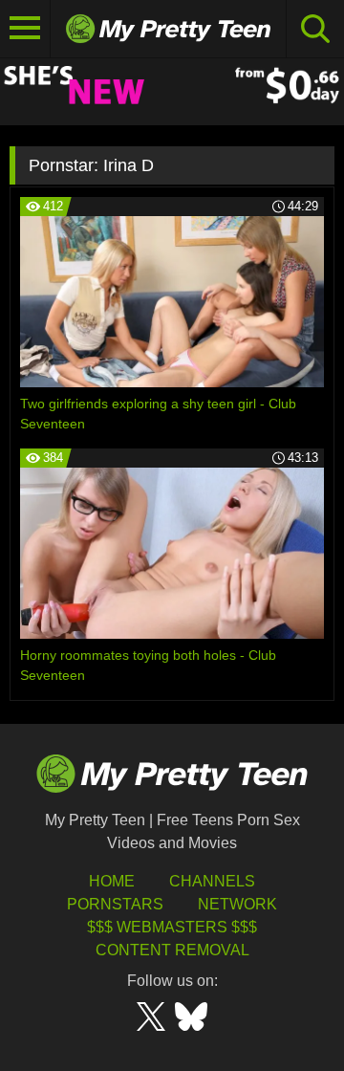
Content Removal (172, 950)
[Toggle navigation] (25, 28)
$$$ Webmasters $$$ (172, 927)
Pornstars (115, 904)
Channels (212, 881)
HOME (112, 881)
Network (237, 904)
